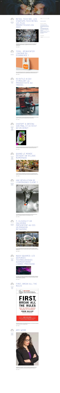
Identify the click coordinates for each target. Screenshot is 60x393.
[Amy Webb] (27, 366)
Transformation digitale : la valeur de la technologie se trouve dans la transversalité (44, 32)
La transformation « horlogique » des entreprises (44, 30)
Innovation (11, 22)
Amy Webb (21, 330)
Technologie (12, 129)
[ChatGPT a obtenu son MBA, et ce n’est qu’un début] (21, 146)
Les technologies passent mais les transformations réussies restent (44, 28)
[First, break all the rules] (27, 322)
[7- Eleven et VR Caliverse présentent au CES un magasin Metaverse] (27, 247)
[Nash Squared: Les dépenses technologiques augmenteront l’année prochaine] (23, 275)
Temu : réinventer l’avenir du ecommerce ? (25, 53)
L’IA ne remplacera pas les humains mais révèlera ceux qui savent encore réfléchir (44, 27)
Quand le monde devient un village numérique (26, 155)
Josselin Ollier (12, 81)
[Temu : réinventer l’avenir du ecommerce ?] (27, 71)
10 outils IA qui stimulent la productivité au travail (24, 82)
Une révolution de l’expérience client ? (27, 181)
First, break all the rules (26, 285)
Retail (13, 22)
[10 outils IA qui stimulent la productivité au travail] (27, 116)
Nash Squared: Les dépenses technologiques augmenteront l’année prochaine (25, 260)
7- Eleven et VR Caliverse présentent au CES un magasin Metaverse (25, 225)
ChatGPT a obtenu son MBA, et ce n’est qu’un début (26, 126)
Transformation (12, 159)
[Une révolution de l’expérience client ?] (27, 213)
